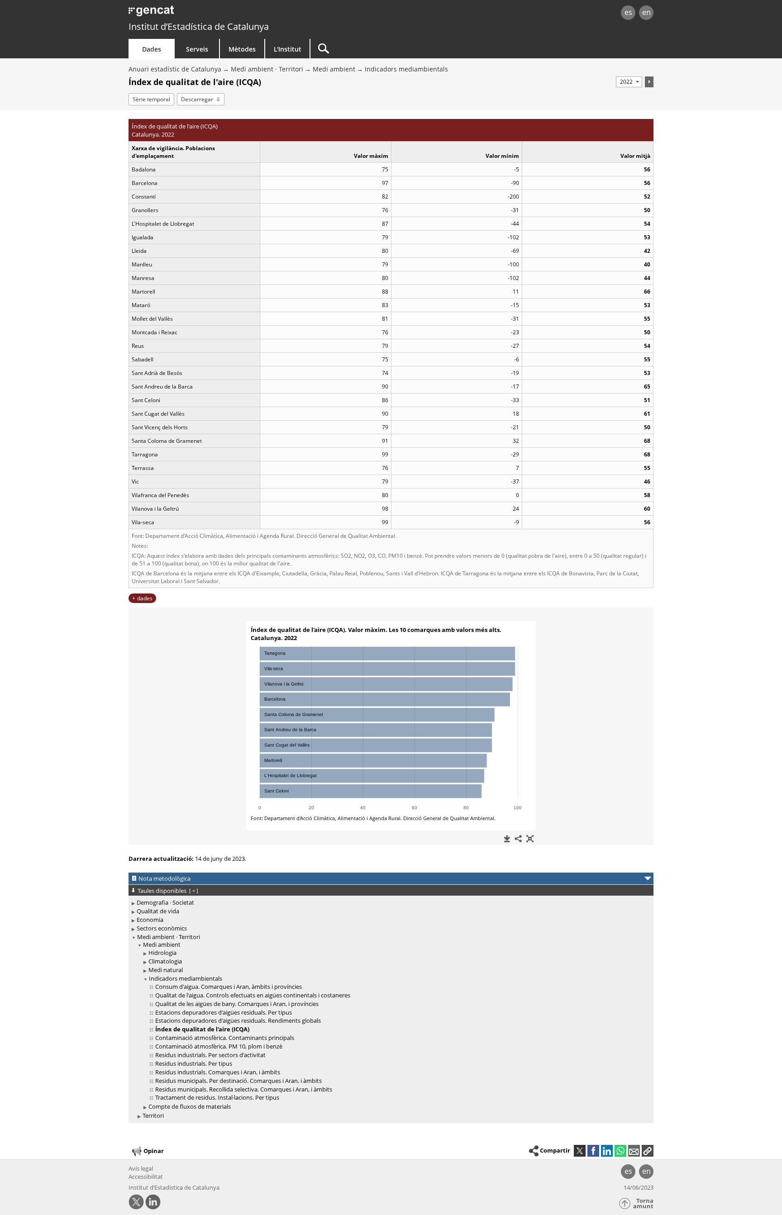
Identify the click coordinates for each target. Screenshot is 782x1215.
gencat (234, 13)
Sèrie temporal (151, 99)
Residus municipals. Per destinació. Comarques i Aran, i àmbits (238, 1081)
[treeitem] (389, 902)
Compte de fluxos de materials (189, 1106)
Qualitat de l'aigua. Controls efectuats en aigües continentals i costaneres (252, 995)
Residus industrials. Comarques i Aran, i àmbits (217, 1072)
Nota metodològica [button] (164, 878)
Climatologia (165, 961)
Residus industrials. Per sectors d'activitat (210, 1055)
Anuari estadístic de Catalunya (175, 69)
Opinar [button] (153, 1151)
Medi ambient (334, 69)
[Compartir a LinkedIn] (607, 1151)
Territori (153, 1115)
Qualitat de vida (158, 911)
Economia (150, 920)
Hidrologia (162, 953)
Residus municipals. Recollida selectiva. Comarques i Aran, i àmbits (243, 1089)
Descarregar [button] (197, 99)
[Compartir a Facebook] (593, 1151)
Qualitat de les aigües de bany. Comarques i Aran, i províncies (237, 1004)
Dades (151, 49)
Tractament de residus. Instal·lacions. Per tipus (217, 1097)
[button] (647, 1151)
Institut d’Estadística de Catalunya (199, 26)
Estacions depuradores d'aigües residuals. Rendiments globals (238, 1020)
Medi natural (165, 970)
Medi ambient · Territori (267, 69)
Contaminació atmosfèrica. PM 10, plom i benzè (218, 1046)
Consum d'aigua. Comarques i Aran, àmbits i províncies (228, 986)
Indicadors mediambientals (406, 69)
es (628, 12)
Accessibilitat (146, 1176)
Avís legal (141, 1168)
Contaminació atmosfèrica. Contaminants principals (224, 1038)
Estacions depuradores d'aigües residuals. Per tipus (223, 1012)
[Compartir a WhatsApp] (620, 1151)
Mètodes (242, 49)
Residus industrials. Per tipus (193, 1063)
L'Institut (287, 49)
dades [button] (145, 598)
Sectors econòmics (162, 928)
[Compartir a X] (580, 1151)
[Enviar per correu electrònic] (634, 1151)
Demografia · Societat (165, 902)
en (646, 12)
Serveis (197, 49)
